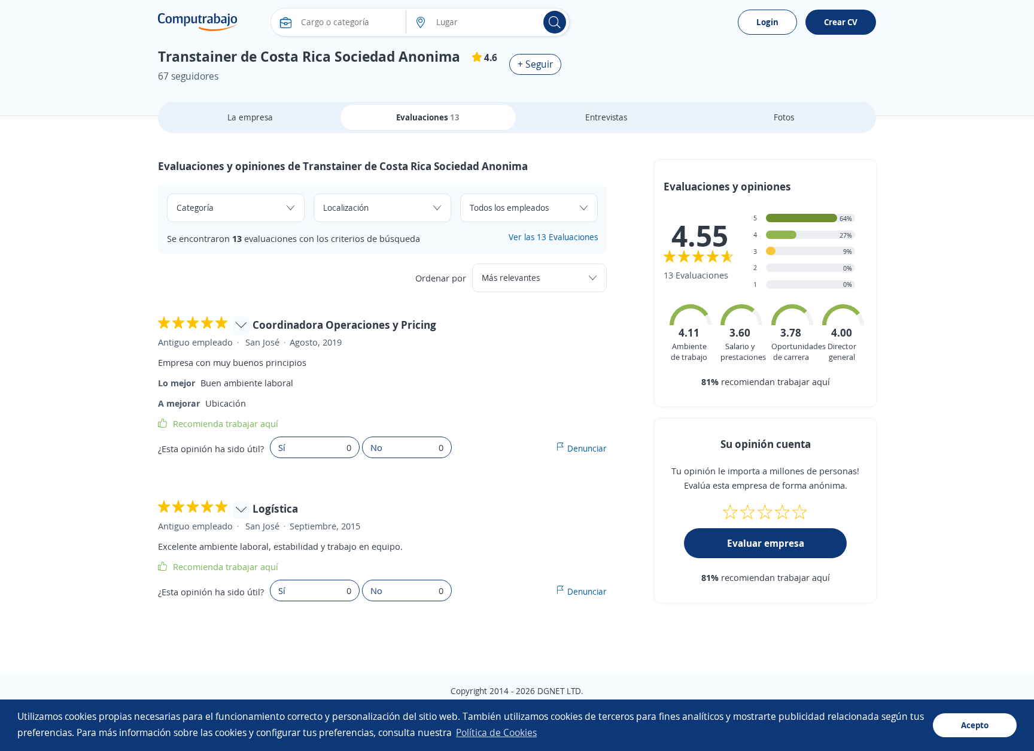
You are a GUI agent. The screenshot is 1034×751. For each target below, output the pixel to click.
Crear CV (840, 22)
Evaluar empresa (765, 543)
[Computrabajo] (198, 22)
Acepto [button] (975, 725)
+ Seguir (535, 64)
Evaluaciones (428, 117)
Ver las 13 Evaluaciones (553, 237)
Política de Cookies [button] (496, 732)
